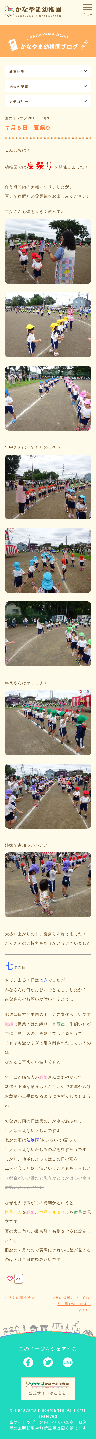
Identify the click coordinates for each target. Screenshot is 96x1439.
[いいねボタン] (10, 1279)
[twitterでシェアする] (48, 1363)
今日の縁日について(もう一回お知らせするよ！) (71, 1304)
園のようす (14, 118)
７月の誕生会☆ (21, 1298)
